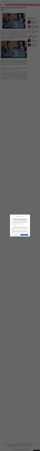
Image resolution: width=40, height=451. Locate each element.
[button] (20, 225)
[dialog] (20, 225)
